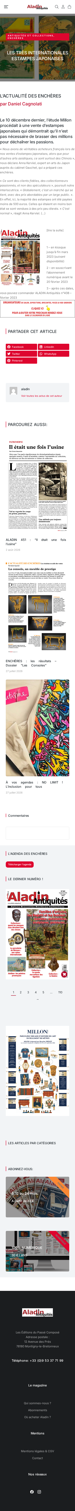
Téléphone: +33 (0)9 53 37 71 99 (37, 1360)
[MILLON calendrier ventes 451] (37, 1115)
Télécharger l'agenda (19, 864)
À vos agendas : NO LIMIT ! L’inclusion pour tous (34, 784)
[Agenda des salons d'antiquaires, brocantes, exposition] (37, 316)
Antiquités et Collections (30, 35)
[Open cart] (69, 7)
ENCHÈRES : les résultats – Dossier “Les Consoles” (31, 663)
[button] (6, 7)
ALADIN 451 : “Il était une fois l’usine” (36, 542)
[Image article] (37, 485)
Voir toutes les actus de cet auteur (41, 395)
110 (60, 992)
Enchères (16, 38)
